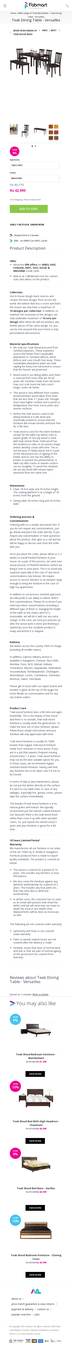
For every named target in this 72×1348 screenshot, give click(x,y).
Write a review (40, 994)
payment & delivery (22, 1309)
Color (13, 172)
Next (53, 30)
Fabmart (36, 1291)
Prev (45, 30)
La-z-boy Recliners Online (28, 1334)
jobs (37, 1314)
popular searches (21, 1314)
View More (35, 1073)
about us (16, 1298)
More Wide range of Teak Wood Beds (25, 32)
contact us (43, 1309)
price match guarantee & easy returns (33, 1304)
